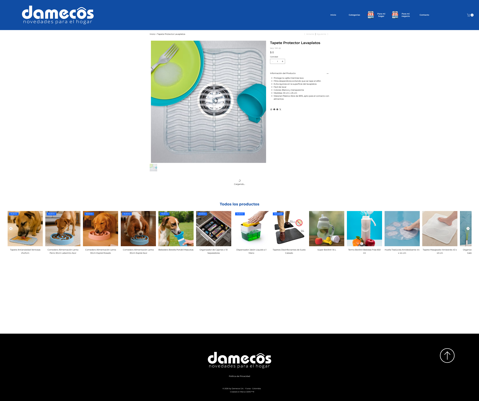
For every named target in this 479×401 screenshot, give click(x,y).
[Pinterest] (277, 109)
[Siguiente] (468, 195)
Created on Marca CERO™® (242, 359)
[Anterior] (10, 195)
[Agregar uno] (282, 61)
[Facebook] (274, 109)
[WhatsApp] (271, 109)
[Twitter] (280, 109)
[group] (239, 200)
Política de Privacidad (239, 343)
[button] (470, 15)
